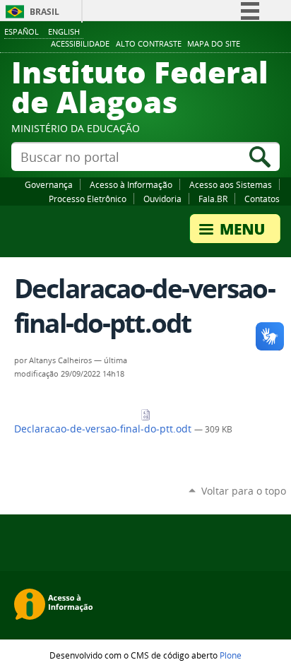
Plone (231, 655)
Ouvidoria (162, 198)
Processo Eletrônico (87, 198)
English (64, 31)
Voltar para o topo (243, 490)
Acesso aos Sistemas (230, 184)
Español (21, 31)
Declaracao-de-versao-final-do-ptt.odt (104, 429)
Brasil (44, 12)
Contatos (262, 198)
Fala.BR (212, 198)
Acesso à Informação (131, 184)
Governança (49, 184)
